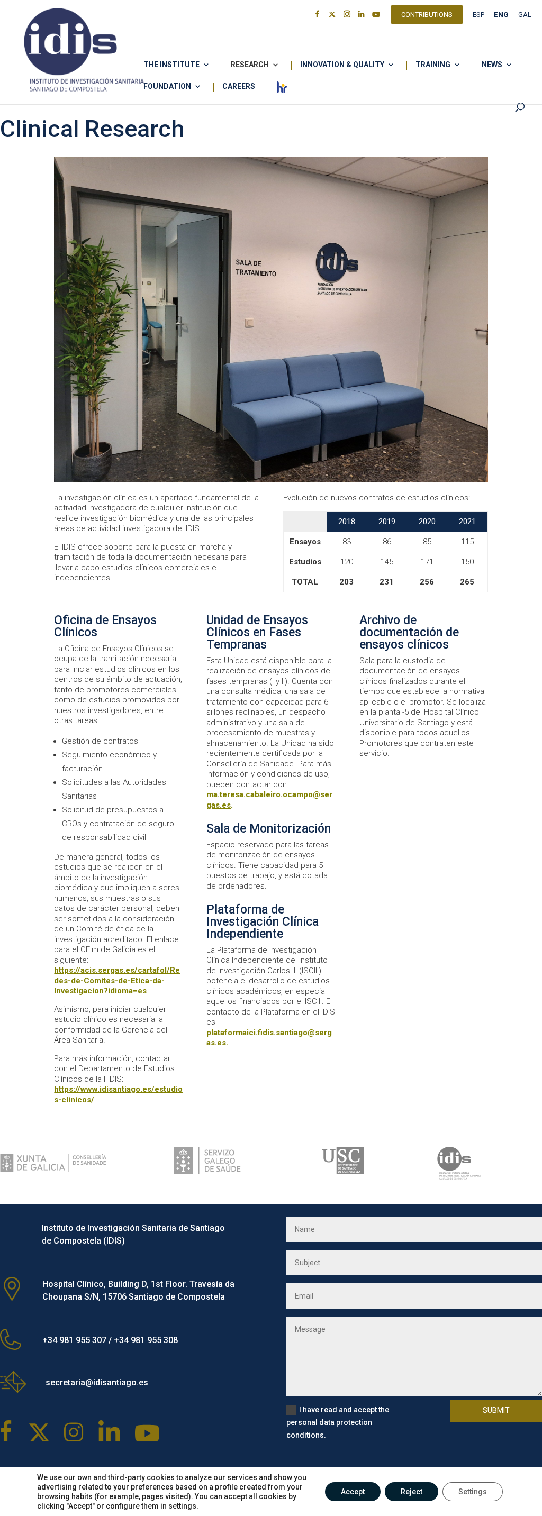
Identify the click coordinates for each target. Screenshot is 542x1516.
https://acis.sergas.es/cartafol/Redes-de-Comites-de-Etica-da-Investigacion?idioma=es (117, 980)
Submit (496, 1410)
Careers (238, 86)
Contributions (427, 16)
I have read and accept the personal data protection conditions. (337, 1422)
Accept (353, 1491)
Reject (411, 1491)
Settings (472, 1491)
